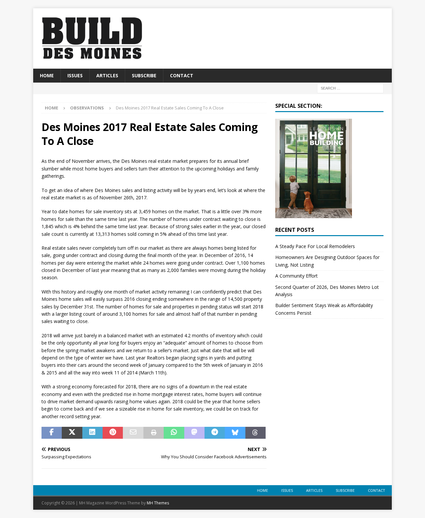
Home (47, 75)
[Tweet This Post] (72, 433)
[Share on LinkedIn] (92, 433)
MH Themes (158, 503)
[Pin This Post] (113, 433)
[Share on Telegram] (215, 433)
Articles (107, 75)
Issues (75, 75)
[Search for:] (350, 88)
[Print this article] (153, 433)
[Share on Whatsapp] (174, 433)
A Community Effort (296, 276)
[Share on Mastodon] (194, 433)
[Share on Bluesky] (235, 433)
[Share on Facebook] (52, 433)
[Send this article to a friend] (133, 433)
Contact (181, 75)
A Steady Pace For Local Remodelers (315, 246)
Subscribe (144, 75)
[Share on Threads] (255, 433)
